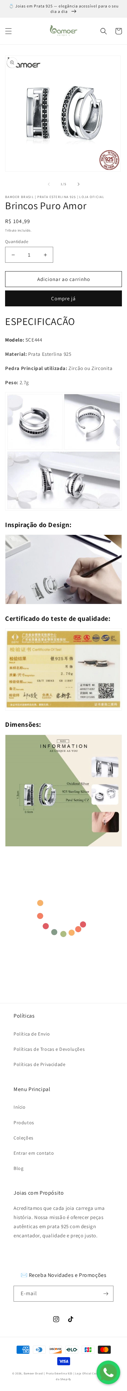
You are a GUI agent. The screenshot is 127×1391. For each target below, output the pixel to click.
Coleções (24, 1138)
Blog (18, 1168)
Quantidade (16, 241)
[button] (8, 31)
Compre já (63, 298)
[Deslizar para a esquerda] (48, 184)
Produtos (24, 1123)
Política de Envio (32, 1034)
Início (20, 1107)
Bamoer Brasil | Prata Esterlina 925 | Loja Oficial (57, 1373)
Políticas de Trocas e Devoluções (49, 1049)
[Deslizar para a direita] (78, 184)
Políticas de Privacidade (39, 1064)
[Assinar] (105, 1294)
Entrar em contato (34, 1153)
